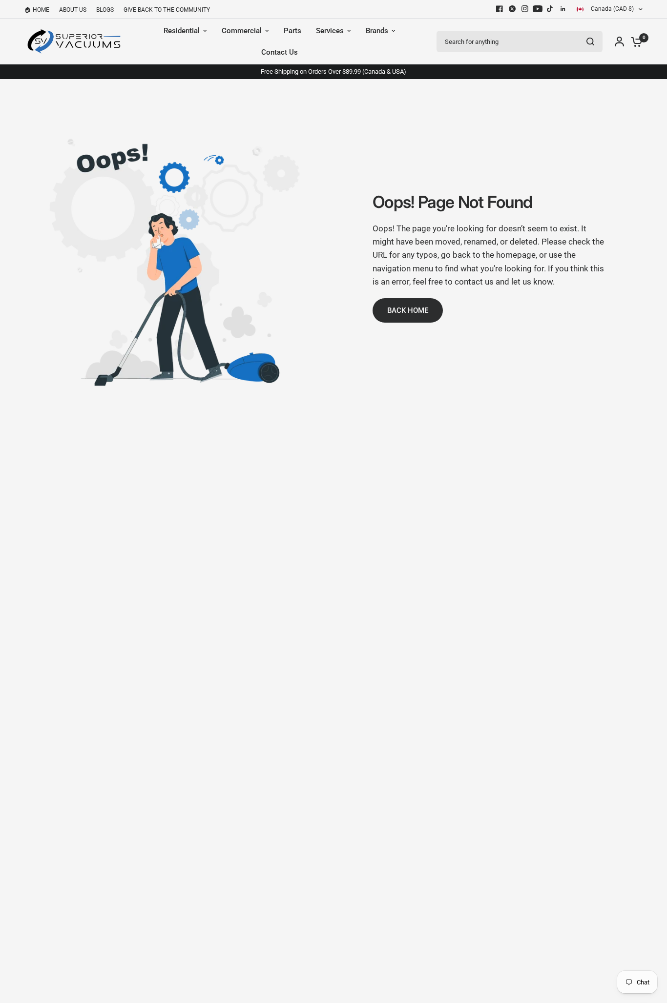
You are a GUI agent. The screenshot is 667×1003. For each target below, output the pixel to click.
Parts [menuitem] (292, 30)
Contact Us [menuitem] (279, 52)
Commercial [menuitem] (242, 30)
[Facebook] (499, 8)
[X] (512, 8)
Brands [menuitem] (377, 30)
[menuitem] (39, 10)
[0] (634, 41)
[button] (408, 310)
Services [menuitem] (330, 30)
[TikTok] (550, 8)
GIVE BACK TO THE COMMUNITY (167, 9)
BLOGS (105, 9)
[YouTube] (537, 8)
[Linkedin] (563, 8)
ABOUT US (72, 9)
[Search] (590, 41)
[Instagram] (525, 8)
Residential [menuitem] (182, 30)
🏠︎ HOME (36, 9)
